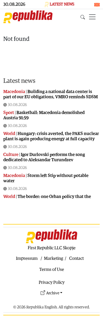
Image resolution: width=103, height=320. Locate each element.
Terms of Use (51, 269)
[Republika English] (27, 17)
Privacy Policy (52, 282)
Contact (76, 258)
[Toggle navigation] (92, 17)
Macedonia (14, 91)
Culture (10, 154)
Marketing (53, 258)
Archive (52, 293)
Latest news (19, 81)
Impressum (27, 258)
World (9, 133)
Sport (8, 112)
